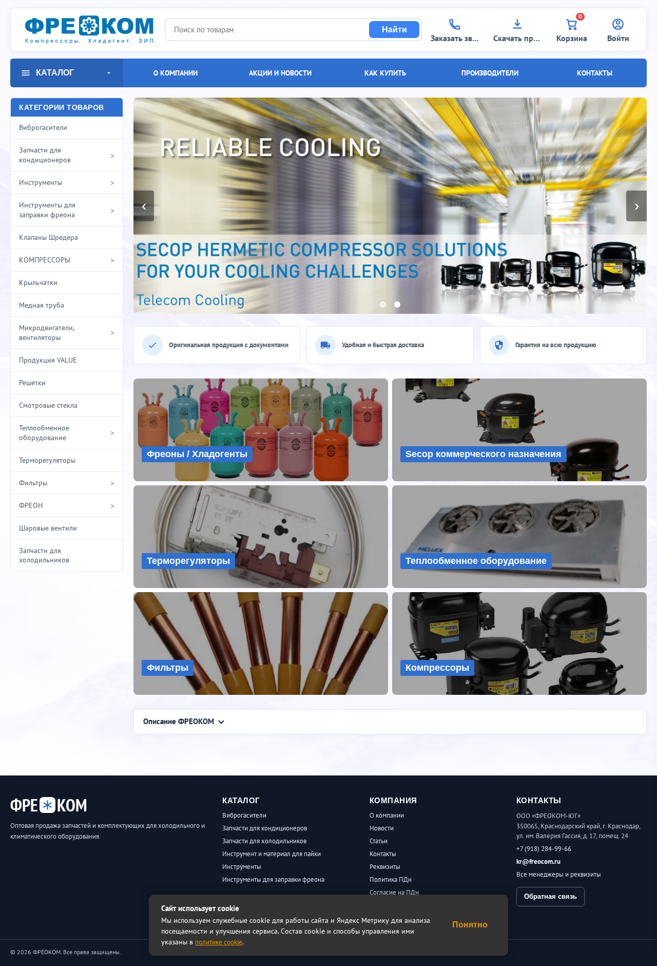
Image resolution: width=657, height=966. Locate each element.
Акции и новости (280, 73)
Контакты (594, 73)
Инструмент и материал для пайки (271, 853)
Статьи (379, 841)
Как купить (385, 73)
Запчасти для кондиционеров (264, 828)
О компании (175, 73)
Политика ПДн (391, 879)
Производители (489, 73)
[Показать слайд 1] (383, 304)
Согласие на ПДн (394, 892)
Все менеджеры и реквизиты (558, 874)
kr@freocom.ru (538, 861)
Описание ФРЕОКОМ (178, 721)
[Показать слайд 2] (397, 304)
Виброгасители (244, 815)
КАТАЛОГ (55, 72)
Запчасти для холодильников (264, 841)
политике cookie (218, 942)
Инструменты (241, 866)
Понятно (470, 924)
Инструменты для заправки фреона (273, 879)
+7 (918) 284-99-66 (543, 848)
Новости (382, 828)
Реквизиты (385, 866)
